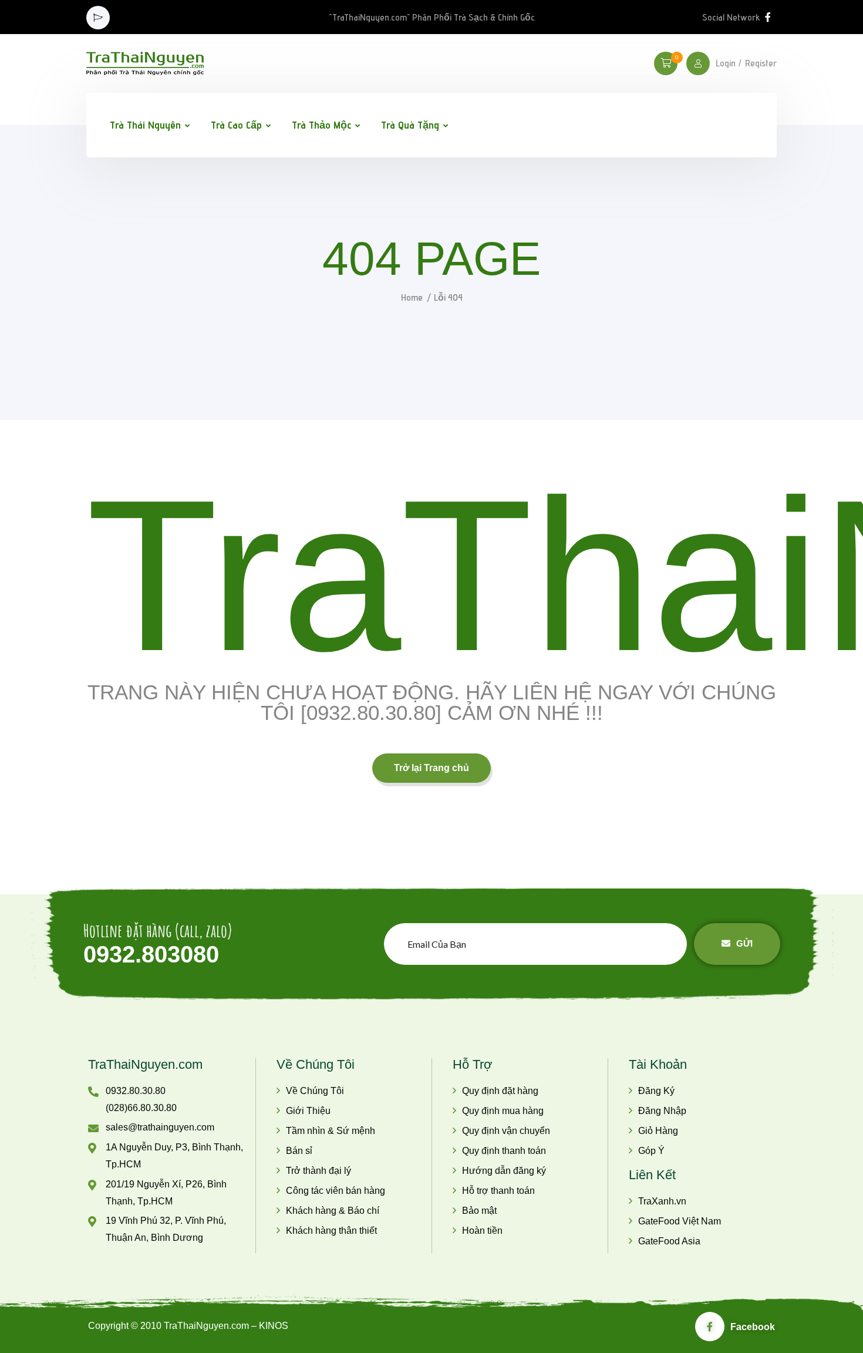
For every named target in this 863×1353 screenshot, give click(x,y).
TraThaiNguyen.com (145, 1064)
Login (726, 63)
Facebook (752, 1327)
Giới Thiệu (308, 1111)
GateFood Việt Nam (679, 1221)
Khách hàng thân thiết (331, 1231)
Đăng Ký (656, 1091)
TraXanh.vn (662, 1201)
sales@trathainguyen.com (160, 1127)
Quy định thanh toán (504, 1151)
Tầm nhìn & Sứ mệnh (330, 1131)
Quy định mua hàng (503, 1111)
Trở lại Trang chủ (431, 768)
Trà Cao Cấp (236, 125)
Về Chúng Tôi (315, 1091)
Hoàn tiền (482, 1231)
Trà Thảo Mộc (321, 125)
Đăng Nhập (662, 1111)
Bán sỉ (299, 1151)
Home (412, 297)
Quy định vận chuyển (506, 1131)
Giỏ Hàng (658, 1131)
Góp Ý (651, 1151)
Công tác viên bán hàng (335, 1191)
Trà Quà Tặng (410, 125)
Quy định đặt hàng (500, 1091)
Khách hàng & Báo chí (332, 1211)
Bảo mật (479, 1211)
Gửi (744, 943)
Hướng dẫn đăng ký (504, 1171)
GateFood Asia (669, 1241)
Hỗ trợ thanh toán (498, 1191)
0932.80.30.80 (136, 1091)
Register (761, 63)
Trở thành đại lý (318, 1171)
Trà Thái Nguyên (145, 125)
